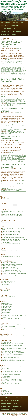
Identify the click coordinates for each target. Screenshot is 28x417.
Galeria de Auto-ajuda (7, 306)
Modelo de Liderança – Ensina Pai (10, 373)
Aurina (4, 183)
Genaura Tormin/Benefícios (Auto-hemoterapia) (13, 328)
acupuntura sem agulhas (8, 124)
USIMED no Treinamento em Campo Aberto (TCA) (14, 273)
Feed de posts (5, 391)
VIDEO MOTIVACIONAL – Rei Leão (10, 318)
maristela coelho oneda (20, 128)
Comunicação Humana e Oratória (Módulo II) (13, 233)
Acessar (4, 390)
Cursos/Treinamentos (14, 25)
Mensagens (9, 74)
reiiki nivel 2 (7, 186)
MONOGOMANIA (6, 307)
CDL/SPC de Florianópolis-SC (9, 262)
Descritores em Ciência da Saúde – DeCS (12, 215)
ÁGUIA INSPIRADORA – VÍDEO (10, 370)
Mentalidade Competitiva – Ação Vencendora (13, 237)
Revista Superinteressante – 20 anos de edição (13, 360)
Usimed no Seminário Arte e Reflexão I (11, 271)
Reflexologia (22, 129)
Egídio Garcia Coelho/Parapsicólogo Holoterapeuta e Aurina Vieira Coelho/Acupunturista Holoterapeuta (12, 69)
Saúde (2, 76)
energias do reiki (11, 70)
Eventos (21, 22)
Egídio (17, 183)
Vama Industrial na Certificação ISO (10, 275)
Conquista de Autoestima (15, 63)
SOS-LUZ (4, 329)
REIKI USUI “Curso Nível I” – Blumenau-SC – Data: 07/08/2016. (12, 44)
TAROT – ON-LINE (6, 314)
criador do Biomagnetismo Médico (8, 99)
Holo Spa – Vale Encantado (10, 184)
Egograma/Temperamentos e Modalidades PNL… (14, 335)
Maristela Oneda (4, 129)
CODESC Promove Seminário (9, 265)
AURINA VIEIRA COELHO (8, 281)
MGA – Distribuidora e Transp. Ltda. (10, 268)
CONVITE (13, 73)
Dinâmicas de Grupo (19, 67)
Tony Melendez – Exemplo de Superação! (12, 379)
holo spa (7, 101)
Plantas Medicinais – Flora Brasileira (11, 256)
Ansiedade (3, 62)
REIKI (24, 74)
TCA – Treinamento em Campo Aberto (11, 243)
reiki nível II (9, 187)
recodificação (17, 129)
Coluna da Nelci (6, 222)
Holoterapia (7, 22)
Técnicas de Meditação (7, 377)
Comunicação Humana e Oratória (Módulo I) (12, 231)
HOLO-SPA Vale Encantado (16, 101)
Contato (13, 34)
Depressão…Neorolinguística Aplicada (15, 66)
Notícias (14, 74)
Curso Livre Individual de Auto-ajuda (11, 234)
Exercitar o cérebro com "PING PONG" (11, 250)
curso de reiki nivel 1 (7, 65)
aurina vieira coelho (9, 125)
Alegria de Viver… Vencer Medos (15, 61)
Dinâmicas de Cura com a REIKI (8, 67)
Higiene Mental (18, 70)
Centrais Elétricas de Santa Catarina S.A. (12, 264)
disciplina (3, 68)
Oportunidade (19, 74)
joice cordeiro (20, 184)
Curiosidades (19, 73)
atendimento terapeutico (8, 98)
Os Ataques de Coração (7, 359)
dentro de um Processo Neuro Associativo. (17, 156)
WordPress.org (5, 394)
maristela (3, 186)
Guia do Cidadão (6, 356)
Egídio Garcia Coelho (15, 127)
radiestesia (11, 129)
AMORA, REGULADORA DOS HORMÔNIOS (13, 343)
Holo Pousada (15, 22)
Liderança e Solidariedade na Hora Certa (12, 371)
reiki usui (10, 72)
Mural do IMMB (5, 290)
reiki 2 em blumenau (8, 130)
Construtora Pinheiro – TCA (8, 267)
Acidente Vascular (6, 342)
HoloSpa (18, 48)
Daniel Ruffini (5, 303)
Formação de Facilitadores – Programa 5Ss (12, 236)
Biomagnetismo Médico (17, 31)
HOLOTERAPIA (11, 128)
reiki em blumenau (5, 102)
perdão (6, 72)
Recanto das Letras (6, 309)
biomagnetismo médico (19, 98)
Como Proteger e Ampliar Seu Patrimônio (12, 214)
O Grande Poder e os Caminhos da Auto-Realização (14, 239)
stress (14, 72)
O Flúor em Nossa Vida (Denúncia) (10, 357)
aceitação (5, 61)
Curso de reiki (20, 155)
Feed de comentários (7, 393)
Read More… (8, 59)
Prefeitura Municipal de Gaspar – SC (11, 270)
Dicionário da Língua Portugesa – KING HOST (13, 352)
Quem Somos (15, 28)
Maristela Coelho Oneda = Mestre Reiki (15, 71)
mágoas (2, 72)
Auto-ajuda (8, 73)
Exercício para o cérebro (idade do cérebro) (12, 354)
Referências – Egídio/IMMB (8, 297)
